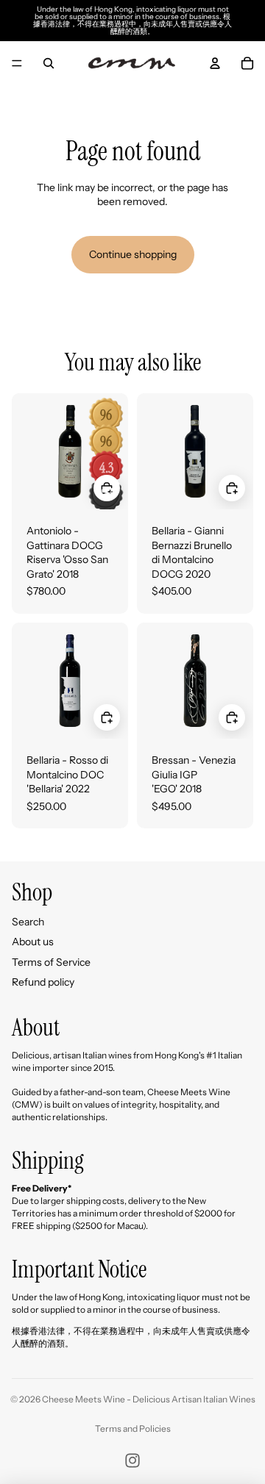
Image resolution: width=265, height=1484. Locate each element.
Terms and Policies (133, 1428)
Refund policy (43, 982)
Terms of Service (51, 962)
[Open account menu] (215, 63)
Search (28, 921)
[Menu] (17, 63)
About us (33, 941)
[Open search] (48, 63)
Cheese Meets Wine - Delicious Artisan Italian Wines (148, 1399)
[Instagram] (132, 1460)
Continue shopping (133, 254)
